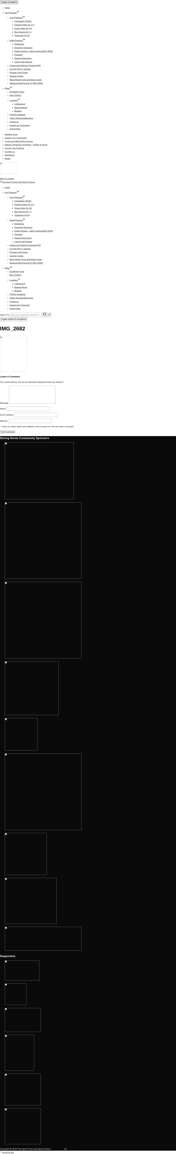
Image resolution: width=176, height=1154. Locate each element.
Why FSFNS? (15, 95)
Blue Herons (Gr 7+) (22, 32)
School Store (15, 129)
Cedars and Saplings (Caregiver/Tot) (25, 66)
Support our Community (20, 125)
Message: (4, 403)
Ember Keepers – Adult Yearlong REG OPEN (33, 51)
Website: (4, 421)
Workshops (19, 44)
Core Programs (16, 18)
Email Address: (6, 415)
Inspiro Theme (57, 1149)
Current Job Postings (23, 62)
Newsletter (10, 155)
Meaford (17, 111)
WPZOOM (71, 1149)
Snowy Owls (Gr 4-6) (23, 29)
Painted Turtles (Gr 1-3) (24, 25)
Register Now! (11, 134)
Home (7, 8)
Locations (14, 100)
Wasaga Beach (20, 108)
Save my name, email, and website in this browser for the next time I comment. (38, 426)
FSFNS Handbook (17, 115)
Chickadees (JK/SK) (23, 21)
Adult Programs (16, 41)
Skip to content (7, 178)
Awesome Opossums (23, 48)
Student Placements (22, 58)
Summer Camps (16, 76)
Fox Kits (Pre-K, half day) (20, 69)
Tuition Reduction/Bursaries (21, 118)
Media (7, 158)
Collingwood (19, 104)
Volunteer (18, 55)
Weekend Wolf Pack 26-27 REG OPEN (26, 83)
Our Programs (11, 13)
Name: (3, 409)
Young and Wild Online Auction (19, 141)
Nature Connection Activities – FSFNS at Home (26, 144)
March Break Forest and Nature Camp (26, 80)
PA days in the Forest (19, 73)
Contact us (14, 122)
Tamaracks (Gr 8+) (22, 36)
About (7, 88)
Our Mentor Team (17, 92)
